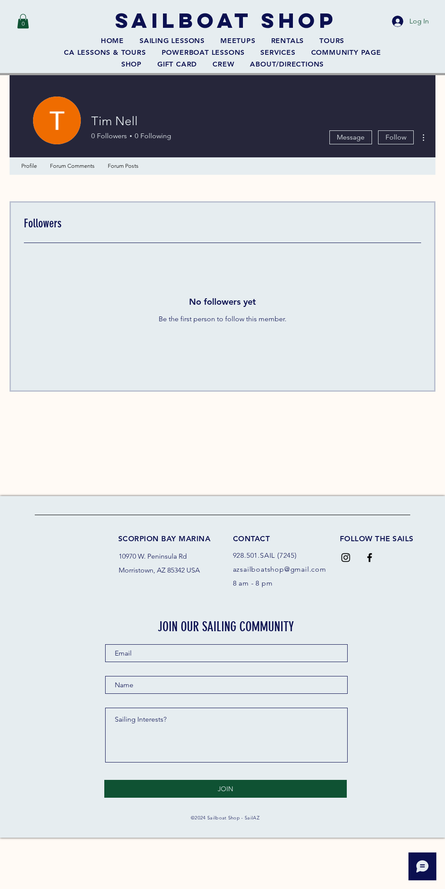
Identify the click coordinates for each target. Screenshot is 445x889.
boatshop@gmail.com (288, 569)
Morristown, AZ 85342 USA (159, 570)
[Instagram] (346, 557)
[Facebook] (369, 557)
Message (351, 137)
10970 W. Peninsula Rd (153, 556)
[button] (23, 21)
